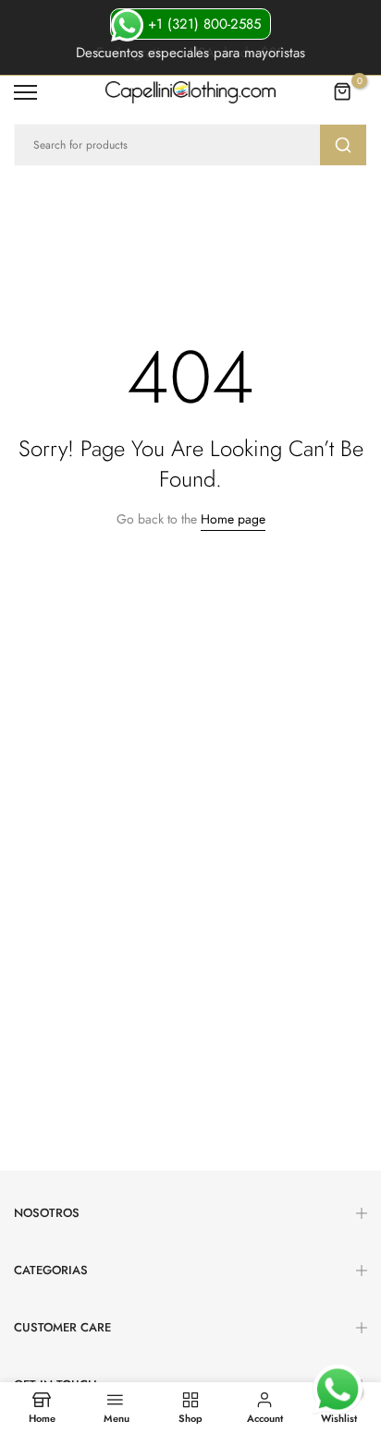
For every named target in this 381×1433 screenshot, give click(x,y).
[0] (343, 92)
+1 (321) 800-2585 (202, 24)
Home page (233, 519)
